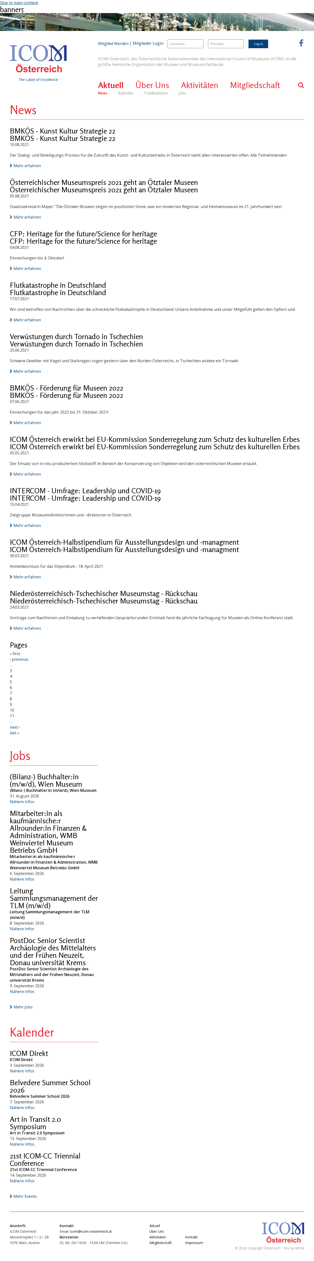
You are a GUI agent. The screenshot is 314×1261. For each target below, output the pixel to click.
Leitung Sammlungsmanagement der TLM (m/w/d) (54, 898)
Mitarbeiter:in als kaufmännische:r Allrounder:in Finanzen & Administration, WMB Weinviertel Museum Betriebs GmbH (48, 832)
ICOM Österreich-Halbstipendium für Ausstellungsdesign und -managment (124, 542)
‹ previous (19, 659)
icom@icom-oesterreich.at (91, 1231)
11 (12, 716)
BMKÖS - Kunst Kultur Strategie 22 (63, 130)
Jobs (182, 92)
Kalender (125, 92)
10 (12, 710)
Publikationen (156, 92)
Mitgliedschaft (255, 85)
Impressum (194, 1242)
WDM (299, 1248)
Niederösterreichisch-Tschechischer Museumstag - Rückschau (103, 593)
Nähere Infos (22, 801)
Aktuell (111, 85)
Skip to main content (19, 2)
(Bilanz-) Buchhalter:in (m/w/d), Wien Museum (46, 780)
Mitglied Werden (113, 43)
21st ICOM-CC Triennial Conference (45, 1159)
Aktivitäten (199, 85)
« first (15, 653)
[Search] (301, 85)
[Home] (38, 59)
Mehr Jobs (23, 1007)
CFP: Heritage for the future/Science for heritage (83, 233)
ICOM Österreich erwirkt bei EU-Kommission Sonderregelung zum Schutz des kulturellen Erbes (155, 439)
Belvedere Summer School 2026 (50, 1086)
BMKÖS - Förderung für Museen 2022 (66, 387)
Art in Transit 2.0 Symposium (35, 1123)
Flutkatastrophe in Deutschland (58, 285)
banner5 (12, 9)
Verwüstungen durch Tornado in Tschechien (76, 336)
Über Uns (152, 85)
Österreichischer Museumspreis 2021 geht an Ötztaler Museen (104, 182)
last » (14, 733)
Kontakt (191, 1237)
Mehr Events (25, 1196)
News (102, 92)
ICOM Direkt (29, 1053)
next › (15, 727)
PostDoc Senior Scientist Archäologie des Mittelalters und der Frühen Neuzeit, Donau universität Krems (53, 951)
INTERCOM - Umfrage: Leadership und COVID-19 (85, 490)
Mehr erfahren (27, 165)
